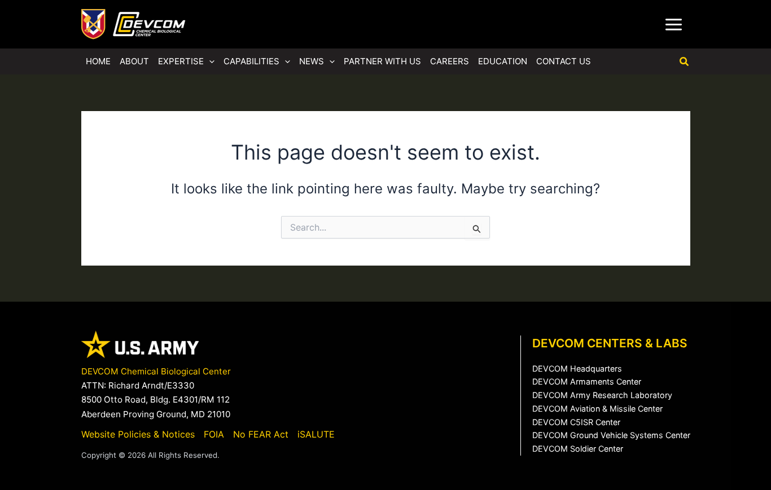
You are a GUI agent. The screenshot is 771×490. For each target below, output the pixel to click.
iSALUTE (316, 434)
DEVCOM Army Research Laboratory (602, 395)
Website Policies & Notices (138, 434)
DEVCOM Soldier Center (577, 448)
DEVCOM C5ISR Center (576, 422)
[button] (209, 61)
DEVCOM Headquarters (577, 368)
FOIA (214, 434)
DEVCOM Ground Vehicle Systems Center (611, 435)
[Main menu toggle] (673, 24)
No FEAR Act (260, 434)
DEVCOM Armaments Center (586, 381)
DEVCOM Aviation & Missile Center (597, 408)
